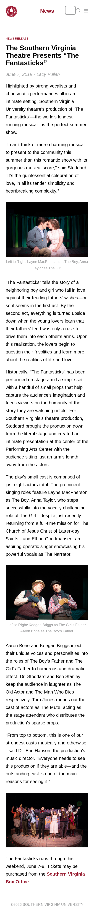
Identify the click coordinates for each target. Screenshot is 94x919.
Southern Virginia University (53, 904)
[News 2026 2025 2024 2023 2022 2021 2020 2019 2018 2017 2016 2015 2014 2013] (86, 11)
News (47, 11)
